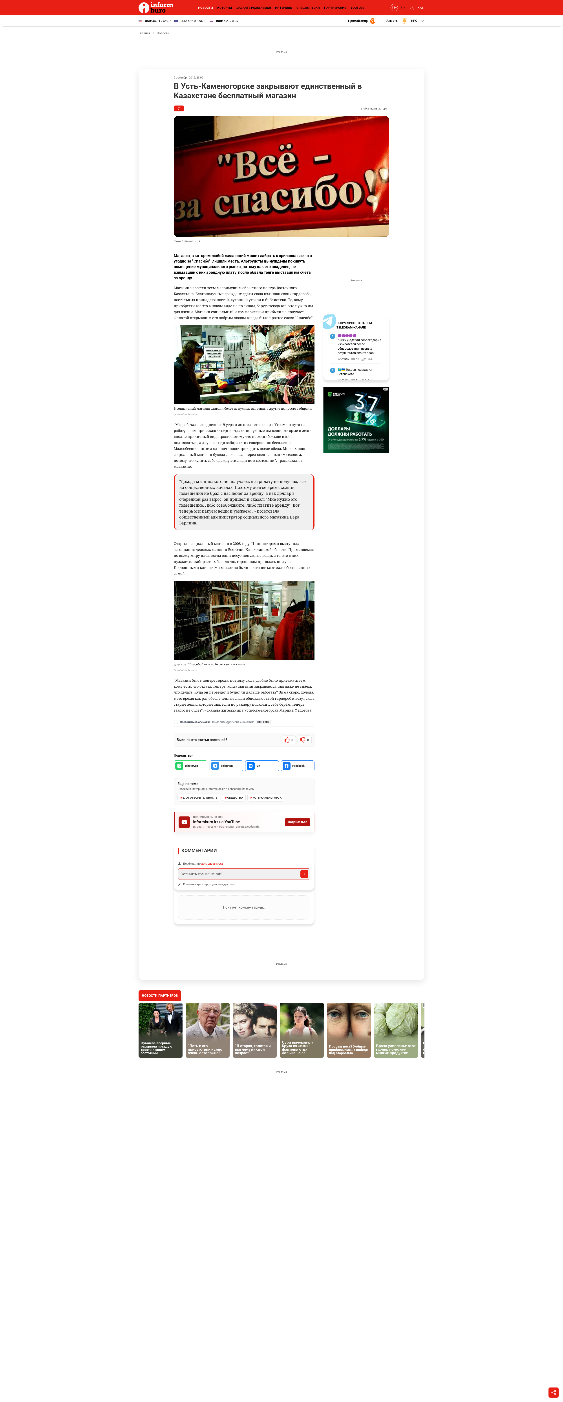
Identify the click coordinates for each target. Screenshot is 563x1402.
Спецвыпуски (308, 7)
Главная (144, 33)
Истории (224, 7)
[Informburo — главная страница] (157, 7)
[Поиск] (402, 7)
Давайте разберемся (253, 7)
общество (235, 797)
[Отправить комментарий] (304, 874)
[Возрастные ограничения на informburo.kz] (393, 7)
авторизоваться (212, 863)
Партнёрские (335, 7)
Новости (205, 7)
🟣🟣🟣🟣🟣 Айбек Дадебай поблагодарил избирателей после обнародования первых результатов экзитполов (359, 344)
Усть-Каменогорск (267, 797)
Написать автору (376, 108)
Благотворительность (200, 797)
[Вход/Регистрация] (411, 7)
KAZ (421, 7)
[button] (405, 21)
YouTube (357, 7)
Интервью (283, 7)
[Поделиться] (553, 1392)
